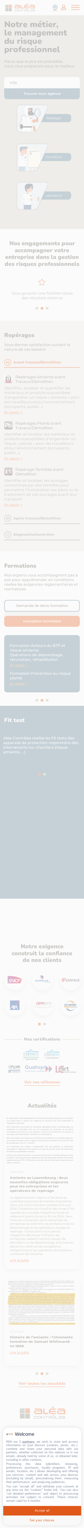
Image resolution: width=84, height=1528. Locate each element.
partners (28, 1441)
